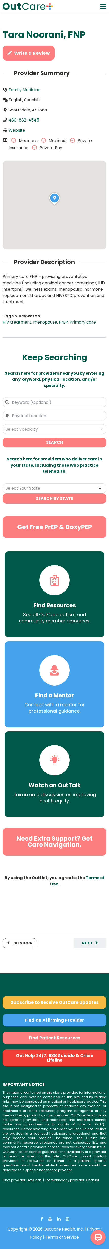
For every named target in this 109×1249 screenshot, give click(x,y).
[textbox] (54, 429)
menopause (45, 322)
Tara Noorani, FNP (44, 34)
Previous (22, 942)
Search (54, 442)
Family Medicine (24, 90)
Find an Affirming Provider (54, 1020)
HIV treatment (17, 322)
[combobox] (54, 402)
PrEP (63, 322)
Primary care (83, 322)
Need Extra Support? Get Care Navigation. (54, 841)
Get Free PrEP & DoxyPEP (54, 527)
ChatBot (92, 1180)
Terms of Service (62, 1237)
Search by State (54, 498)
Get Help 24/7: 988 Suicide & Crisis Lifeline (54, 1058)
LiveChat (34, 1180)
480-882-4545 (24, 120)
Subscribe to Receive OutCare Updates (55, 1002)
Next (87, 942)
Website (17, 130)
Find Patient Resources (54, 1038)
